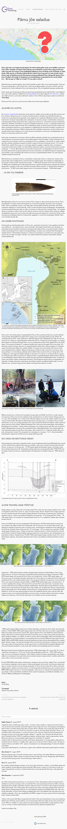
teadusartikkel (31, 94)
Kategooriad (38, 9)
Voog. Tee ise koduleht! (7, 822)
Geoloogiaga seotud (53, 9)
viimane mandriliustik (11, 114)
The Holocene (54, 94)
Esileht (21, 9)
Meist (28, 9)
